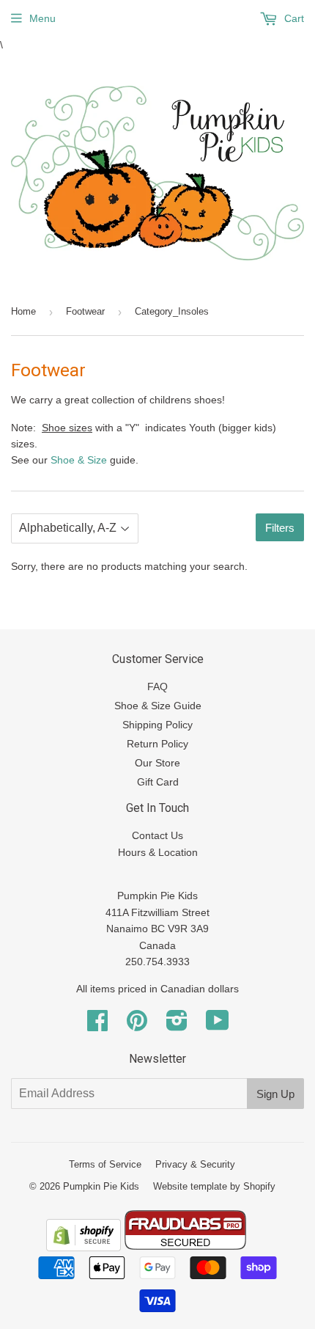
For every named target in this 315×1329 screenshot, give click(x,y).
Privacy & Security (195, 1164)
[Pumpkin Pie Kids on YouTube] (217, 1025)
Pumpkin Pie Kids (101, 1186)
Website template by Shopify (214, 1186)
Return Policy (157, 744)
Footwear (85, 311)
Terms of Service (105, 1164)
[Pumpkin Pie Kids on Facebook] (97, 1025)
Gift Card (158, 782)
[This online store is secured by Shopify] (83, 1247)
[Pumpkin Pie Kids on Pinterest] (137, 1025)
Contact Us (157, 835)
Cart (292, 18)
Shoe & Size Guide (157, 705)
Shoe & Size (79, 460)
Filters (279, 527)
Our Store (157, 763)
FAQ (157, 686)
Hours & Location (158, 852)
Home (23, 311)
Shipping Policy (157, 725)
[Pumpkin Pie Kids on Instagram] (177, 1025)
